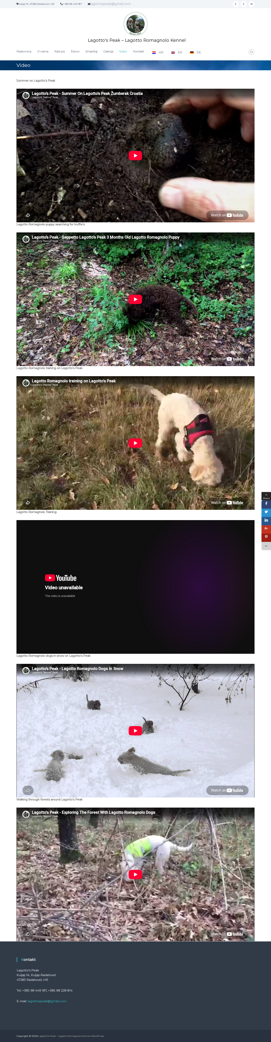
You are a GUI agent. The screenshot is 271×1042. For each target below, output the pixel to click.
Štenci (75, 51)
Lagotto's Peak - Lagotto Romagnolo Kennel (64, 1035)
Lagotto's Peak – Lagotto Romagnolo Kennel (137, 40)
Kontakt (138, 51)
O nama (42, 51)
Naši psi (59, 51)
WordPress (97, 1035)
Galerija (108, 51)
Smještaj (91, 51)
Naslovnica (23, 51)
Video (123, 51)
